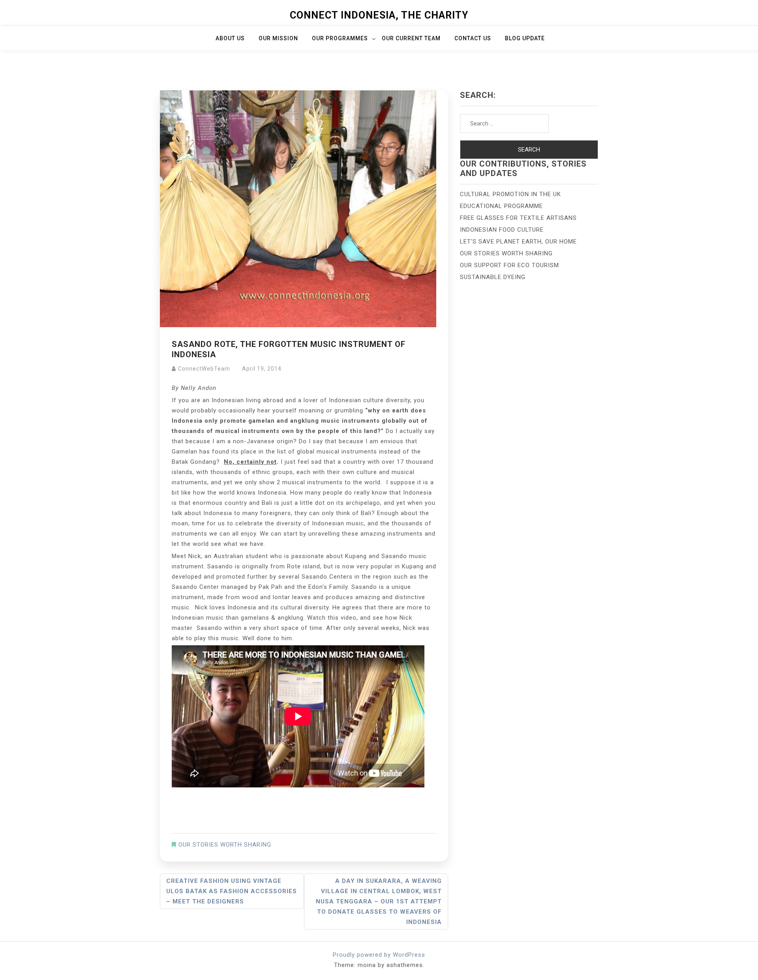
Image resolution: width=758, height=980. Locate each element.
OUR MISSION (278, 38)
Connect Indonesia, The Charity (379, 15)
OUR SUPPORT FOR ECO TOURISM (509, 265)
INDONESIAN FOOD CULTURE (502, 229)
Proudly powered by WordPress (379, 954)
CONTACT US (472, 38)
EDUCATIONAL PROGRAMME (501, 206)
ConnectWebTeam (204, 368)
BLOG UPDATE (525, 38)
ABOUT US (230, 38)
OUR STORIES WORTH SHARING (224, 844)
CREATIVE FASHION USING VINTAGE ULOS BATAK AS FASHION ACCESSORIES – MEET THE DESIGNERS (231, 891)
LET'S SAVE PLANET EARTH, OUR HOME (518, 241)
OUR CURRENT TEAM (411, 38)
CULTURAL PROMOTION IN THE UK (510, 194)
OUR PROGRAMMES (340, 38)
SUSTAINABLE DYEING (492, 277)
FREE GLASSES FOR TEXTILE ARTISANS (518, 217)
